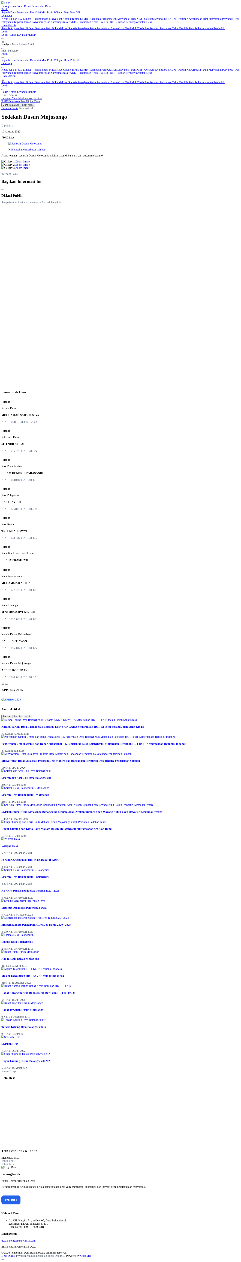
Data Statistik (8, 25)
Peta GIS (75, 12)
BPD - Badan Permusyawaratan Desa (131, 21)
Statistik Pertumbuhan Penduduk (206, 28)
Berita (14, 108)
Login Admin (9, 34)
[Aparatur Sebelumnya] (2, 684)
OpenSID (85, 1255)
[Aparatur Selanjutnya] (6, 684)
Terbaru (6, 716)
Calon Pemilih (180, 28)
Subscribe (11, 1199)
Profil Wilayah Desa (58, 12)
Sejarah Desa (9, 12)
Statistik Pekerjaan (78, 28)
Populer (18, 716)
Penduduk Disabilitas (137, 28)
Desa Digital (8, 1255)
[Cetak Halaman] (2, 189)
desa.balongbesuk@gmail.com (18, 1240)
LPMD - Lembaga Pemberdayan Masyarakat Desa (108, 18)
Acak (28, 716)
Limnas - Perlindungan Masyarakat (43, 18)
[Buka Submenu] (2, 57)
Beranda (6, 108)
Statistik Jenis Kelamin (33, 28)
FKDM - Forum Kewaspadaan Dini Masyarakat (195, 18)
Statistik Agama (10, 28)
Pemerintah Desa (26, 12)
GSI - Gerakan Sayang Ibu (152, 18)
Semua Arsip (8, 1071)
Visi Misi (41, 12)
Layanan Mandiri (26, 34)
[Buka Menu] (2, 42)
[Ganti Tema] (2, 38)
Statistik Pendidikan (57, 28)
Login (4, 31)
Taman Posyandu (33, 21)
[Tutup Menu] (2, 48)
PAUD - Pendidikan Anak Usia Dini (89, 21)
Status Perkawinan (100, 28)
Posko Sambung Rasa (55, 21)
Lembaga (6, 15)
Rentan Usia (118, 28)
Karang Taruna (71, 18)
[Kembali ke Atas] (2, 1259)
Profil (4, 9)
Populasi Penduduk (161, 28)
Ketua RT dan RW (12, 18)
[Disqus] (120, 251)
